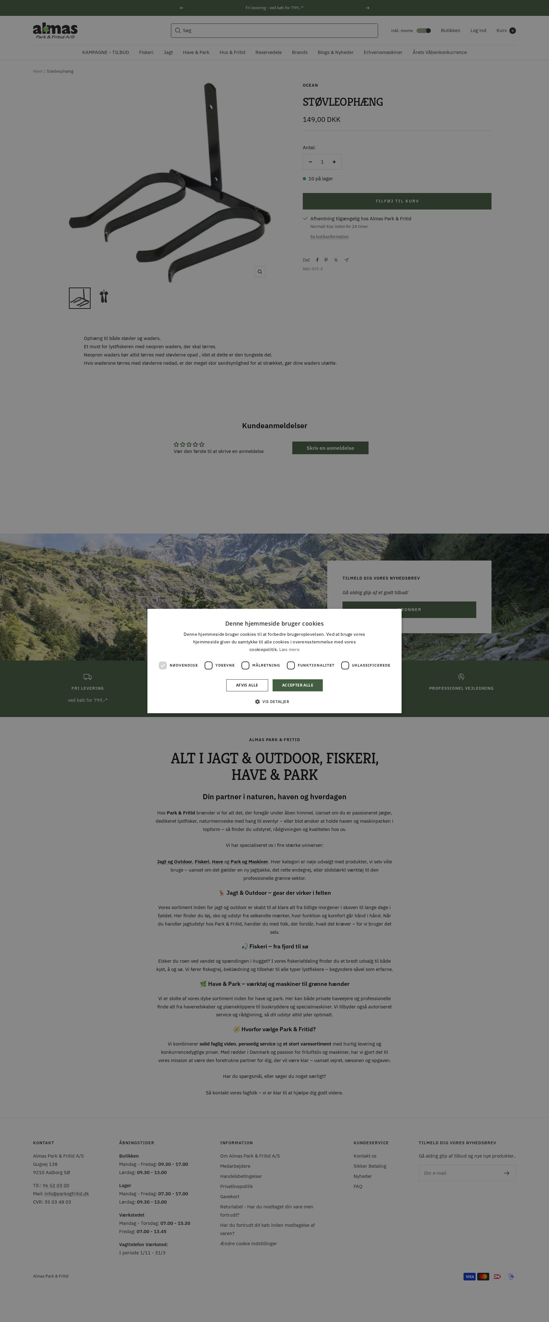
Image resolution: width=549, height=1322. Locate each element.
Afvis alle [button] (247, 685)
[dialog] (274, 661)
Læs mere (289, 649)
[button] (274, 701)
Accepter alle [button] (297, 685)
